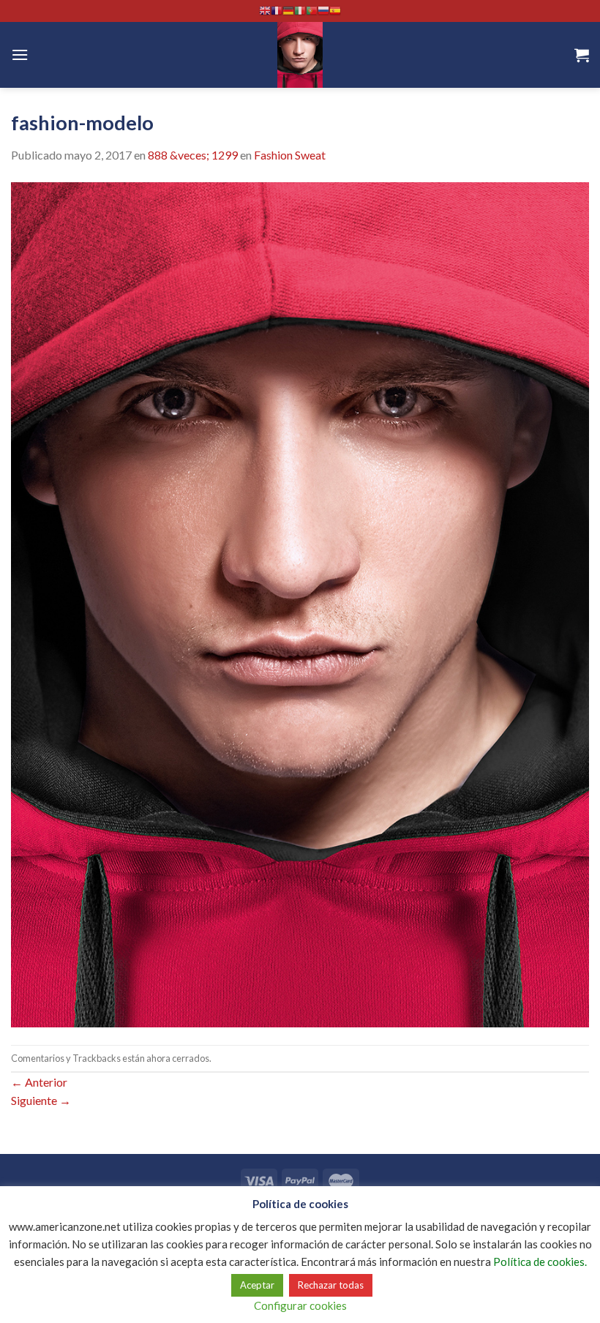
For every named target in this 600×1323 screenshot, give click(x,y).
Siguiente (41, 1100)
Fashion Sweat (290, 155)
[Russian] (323, 10)
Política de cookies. (540, 1261)
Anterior (39, 1082)
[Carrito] (581, 55)
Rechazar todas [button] (331, 1285)
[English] (265, 10)
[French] (276, 10)
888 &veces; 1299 (193, 155)
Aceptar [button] (257, 1285)
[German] (288, 10)
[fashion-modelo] (300, 603)
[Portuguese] (312, 10)
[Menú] (20, 54)
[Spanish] (335, 10)
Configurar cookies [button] (300, 1305)
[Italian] (300, 10)
